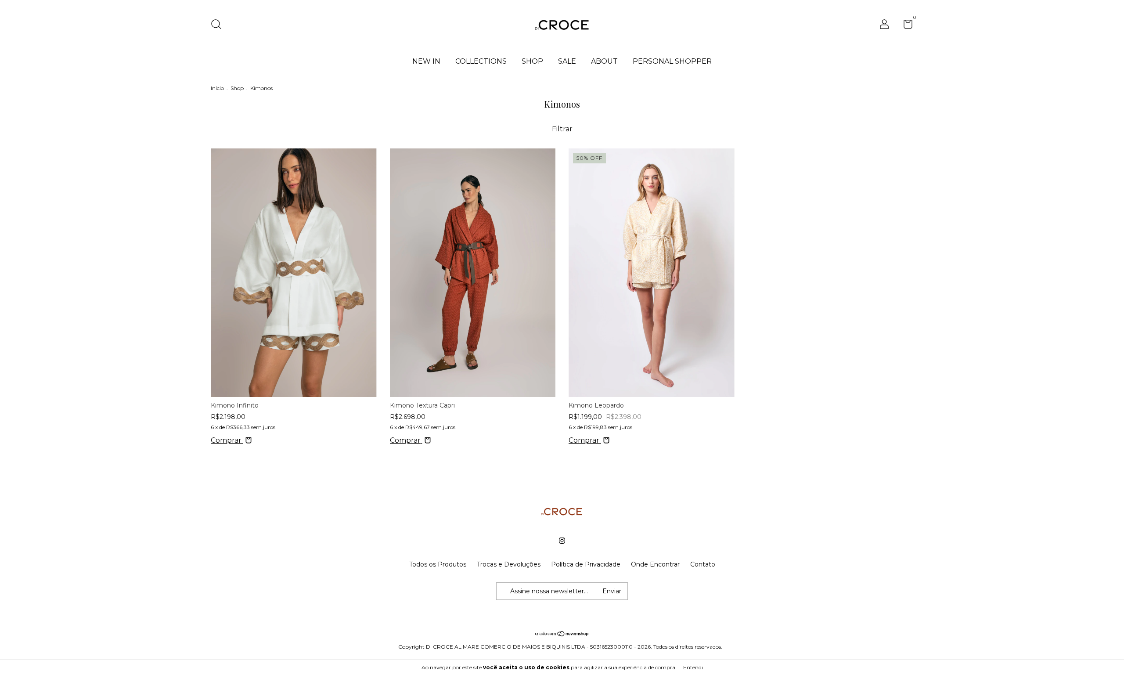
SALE (567, 61)
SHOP (532, 61)
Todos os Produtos (437, 564)
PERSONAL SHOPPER (672, 61)
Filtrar (562, 129)
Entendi (693, 667)
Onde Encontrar (655, 564)
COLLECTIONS (481, 61)
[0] (904, 26)
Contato (702, 564)
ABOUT (604, 61)
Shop (237, 88)
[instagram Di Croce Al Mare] (562, 540)
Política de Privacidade (585, 564)
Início (217, 88)
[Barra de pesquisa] (219, 25)
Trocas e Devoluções (508, 564)
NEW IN (426, 61)
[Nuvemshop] (562, 634)
